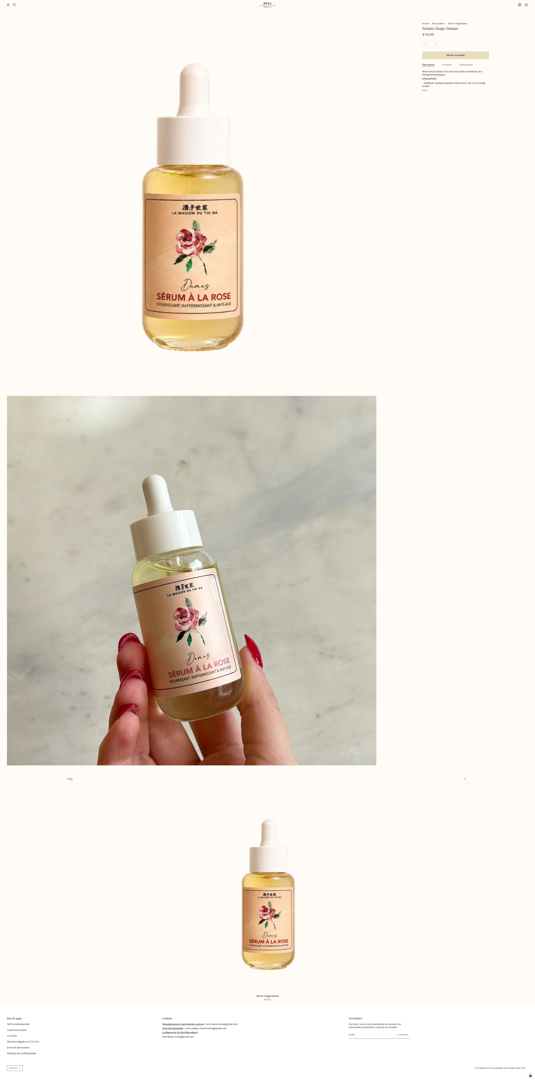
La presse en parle (16, 1030)
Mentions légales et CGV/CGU (23, 1041)
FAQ (69, 779)
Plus (424, 90)
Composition (466, 64)
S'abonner (402, 1035)
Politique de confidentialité (21, 1053)
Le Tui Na (12, 1035)
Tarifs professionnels (18, 1024)
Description (428, 64)
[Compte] (519, 5)
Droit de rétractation (18, 1047)
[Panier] (526, 5)
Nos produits (438, 23)
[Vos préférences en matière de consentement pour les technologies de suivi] (530, 1075)
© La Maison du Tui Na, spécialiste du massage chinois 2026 (500, 1068)
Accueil (425, 23)
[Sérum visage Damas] (268, 894)
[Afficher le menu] (9, 5)
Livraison (447, 64)
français (13, 1068)
